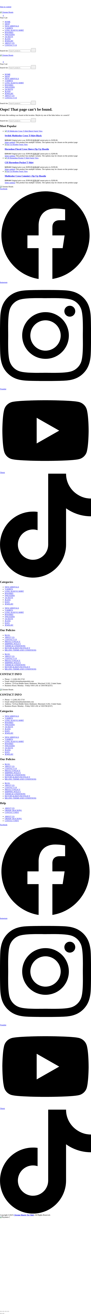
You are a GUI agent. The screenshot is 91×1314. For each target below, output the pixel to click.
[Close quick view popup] (1, 5)
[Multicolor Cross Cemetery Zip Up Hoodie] (12, 171)
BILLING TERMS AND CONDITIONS (20, 650)
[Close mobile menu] (1, 70)
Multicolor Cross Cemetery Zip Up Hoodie (25, 176)
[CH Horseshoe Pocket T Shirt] (17, 158)
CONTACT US (11, 45)
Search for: (4, 51)
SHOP (7, 24)
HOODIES (9, 32)
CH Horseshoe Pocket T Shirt (19, 162)
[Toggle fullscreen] (3, 1311)
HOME (7, 22)
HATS (7, 602)
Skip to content (5, 7)
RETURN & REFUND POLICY (17, 648)
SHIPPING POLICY (13, 644)
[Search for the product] (33, 50)
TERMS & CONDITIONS (15, 646)
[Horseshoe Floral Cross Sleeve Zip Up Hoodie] (12, 144)
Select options (10, 142)
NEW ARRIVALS (12, 26)
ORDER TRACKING (13, 810)
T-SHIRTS (9, 28)
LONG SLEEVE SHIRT (14, 30)
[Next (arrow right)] (3, 1313)
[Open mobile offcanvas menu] (1, 53)
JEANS (8, 39)
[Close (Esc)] (8, 1311)
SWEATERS (10, 35)
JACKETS (9, 37)
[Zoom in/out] (1, 1311)
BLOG (7, 635)
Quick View (38, 131)
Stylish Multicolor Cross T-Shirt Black (23, 135)
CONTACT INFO (12, 812)
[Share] (6, 1311)
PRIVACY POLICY (12, 642)
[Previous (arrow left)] (1, 1313)
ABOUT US (9, 43)
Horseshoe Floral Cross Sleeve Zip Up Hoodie (27, 149)
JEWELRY (9, 41)
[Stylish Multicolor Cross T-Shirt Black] (19, 131)
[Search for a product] (2, 10)
